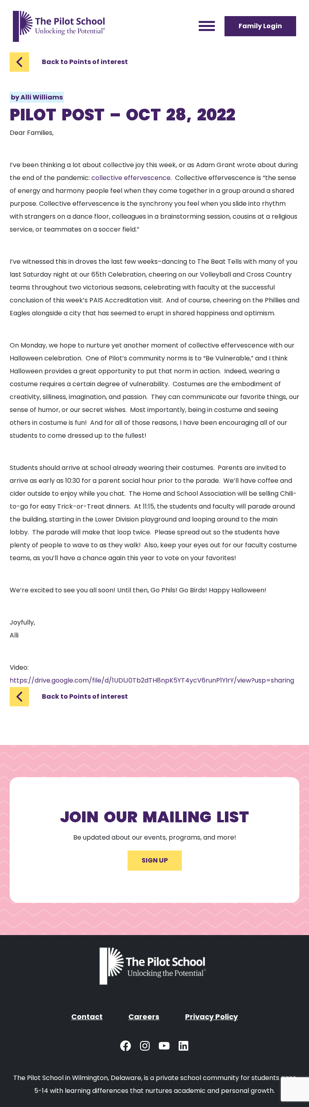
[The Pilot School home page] (59, 26)
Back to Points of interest (85, 61)
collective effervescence (131, 177)
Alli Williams (42, 97)
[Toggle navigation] (207, 26)
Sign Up (155, 860)
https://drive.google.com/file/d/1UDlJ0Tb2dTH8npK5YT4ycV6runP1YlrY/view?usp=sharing (152, 680)
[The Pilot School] (154, 969)
